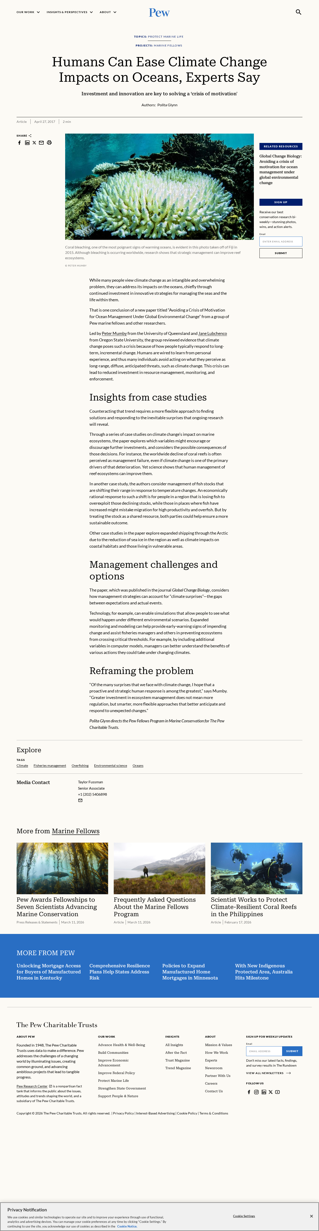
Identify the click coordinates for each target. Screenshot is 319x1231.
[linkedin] (27, 142)
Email (262, 234)
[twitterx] (34, 142)
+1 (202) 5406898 (92, 794)
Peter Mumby (114, 333)
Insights (172, 1036)
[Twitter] (271, 1092)
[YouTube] (277, 1092)
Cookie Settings (244, 1216)
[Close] (311, 1216)
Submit (281, 253)
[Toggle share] (299, 130)
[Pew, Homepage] (159, 12)
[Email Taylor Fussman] (80, 800)
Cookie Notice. (127, 1226)
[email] (41, 142)
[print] (49, 142)
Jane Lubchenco (212, 333)
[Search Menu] (298, 12)
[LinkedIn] (264, 1092)
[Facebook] (249, 1092)
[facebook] (19, 142)
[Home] (57, 1024)
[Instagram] (256, 1092)
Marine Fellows (75, 831)
